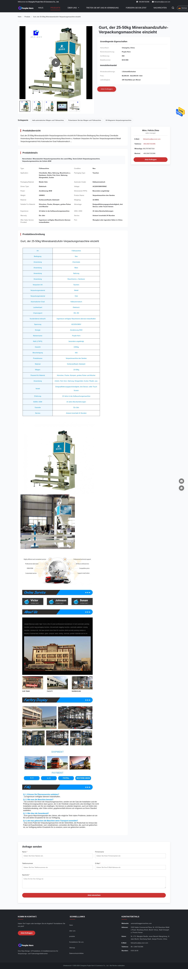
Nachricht (26, 875)
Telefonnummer (27, 863)
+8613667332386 (149, 144)
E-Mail (97, 863)
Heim (19, 17)
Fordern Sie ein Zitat (136, 8)
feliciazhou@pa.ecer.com (162, 2)
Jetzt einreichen (94, 895)
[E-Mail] (181, 481)
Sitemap (72, 948)
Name (24, 852)
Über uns (72, 8)
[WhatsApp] (181, 488)
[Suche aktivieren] (173, 8)
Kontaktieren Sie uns (76, 942)
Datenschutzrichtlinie (76, 953)
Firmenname (99, 852)
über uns (72, 931)
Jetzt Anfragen (151, 159)
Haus (40, 8)
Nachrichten (160, 8)
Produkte (55, 8)
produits (72, 936)
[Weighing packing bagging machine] (55, 62)
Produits (27, 17)
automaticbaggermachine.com (141, 923)
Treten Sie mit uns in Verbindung (102, 8)
